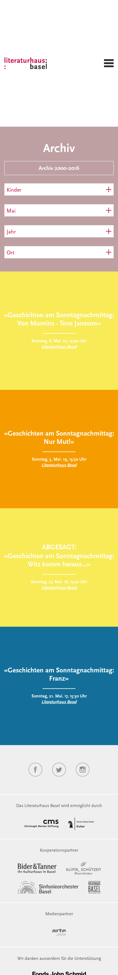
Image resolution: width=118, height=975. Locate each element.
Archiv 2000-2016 (59, 168)
